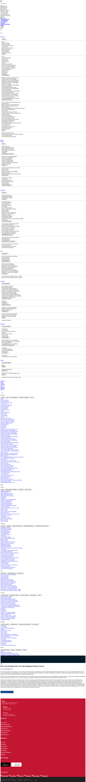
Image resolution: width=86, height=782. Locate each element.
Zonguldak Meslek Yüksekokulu (9, 233)
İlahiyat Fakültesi (5, 210)
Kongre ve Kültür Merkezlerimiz (9, 331)
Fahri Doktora (5, 72)
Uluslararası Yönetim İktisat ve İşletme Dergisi (11, 295)
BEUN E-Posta (4, 746)
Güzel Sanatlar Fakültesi (7, 207)
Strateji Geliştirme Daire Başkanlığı (9, 269)
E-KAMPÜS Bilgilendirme (7, 350)
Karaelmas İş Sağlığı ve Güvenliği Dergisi (10, 291)
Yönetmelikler (5, 151)
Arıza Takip (4, 347)
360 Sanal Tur (5, 71)
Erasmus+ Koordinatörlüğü (7, 157)
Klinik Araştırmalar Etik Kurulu (8, 116)
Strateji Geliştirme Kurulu (7, 121)
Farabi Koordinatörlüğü (7, 158)
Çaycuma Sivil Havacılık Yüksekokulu (10, 243)
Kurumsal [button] (3, 36)
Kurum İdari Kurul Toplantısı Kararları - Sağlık (12, 277)
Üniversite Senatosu (6, 44)
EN (1, 28)
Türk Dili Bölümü (5, 240)
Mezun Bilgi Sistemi (6, 172)
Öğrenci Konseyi (5, 182)
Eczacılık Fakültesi (6, 204)
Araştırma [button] (3, 281)
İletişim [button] (2, 360)
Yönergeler (4, 152)
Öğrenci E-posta (5, 170)
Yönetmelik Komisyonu (7, 127)
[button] (4, 39)
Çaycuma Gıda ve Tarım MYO (8, 227)
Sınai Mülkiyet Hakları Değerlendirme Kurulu (11, 122)
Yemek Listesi (5, 351)
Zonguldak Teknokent (6, 320)
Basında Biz (4, 73)
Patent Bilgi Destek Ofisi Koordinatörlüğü (10, 91)
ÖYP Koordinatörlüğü (6, 89)
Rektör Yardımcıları (6, 43)
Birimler (3, 365)
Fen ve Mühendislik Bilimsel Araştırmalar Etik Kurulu (13, 108)
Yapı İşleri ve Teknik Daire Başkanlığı (10, 272)
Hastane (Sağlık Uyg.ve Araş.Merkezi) (10, 340)
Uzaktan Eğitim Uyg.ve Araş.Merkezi (10, 343)
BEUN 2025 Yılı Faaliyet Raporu (9, 65)
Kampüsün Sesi (5, 302)
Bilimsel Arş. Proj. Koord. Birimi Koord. (10, 77)
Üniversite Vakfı (4, 728)
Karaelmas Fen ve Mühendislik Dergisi (10, 289)
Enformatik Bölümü (6, 238)
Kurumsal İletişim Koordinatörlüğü (9, 87)
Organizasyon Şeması (6, 52)
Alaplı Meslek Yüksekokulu (8, 225)
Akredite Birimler (5, 61)
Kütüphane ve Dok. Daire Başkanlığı (9, 266)
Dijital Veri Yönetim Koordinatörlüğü (9, 81)
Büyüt (11, 669)
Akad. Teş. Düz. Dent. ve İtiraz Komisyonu (11, 102)
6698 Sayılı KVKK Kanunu (8, 132)
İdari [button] (1, 251)
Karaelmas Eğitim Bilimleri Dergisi (9, 288)
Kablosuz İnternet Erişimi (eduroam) (9, 356)
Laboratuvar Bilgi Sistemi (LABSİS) (9, 313)
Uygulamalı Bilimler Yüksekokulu (9, 246)
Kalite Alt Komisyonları (7, 115)
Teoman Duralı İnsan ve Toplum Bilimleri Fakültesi (12, 218)
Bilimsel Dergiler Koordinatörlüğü (9, 78)
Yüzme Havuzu (5, 336)
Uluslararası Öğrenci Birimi (7, 160)
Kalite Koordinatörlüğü (6, 86)
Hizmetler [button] (3, 323)
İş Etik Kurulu (5, 110)
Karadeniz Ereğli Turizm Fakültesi (9, 212)
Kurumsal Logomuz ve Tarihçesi (9, 67)
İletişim (35, 780)
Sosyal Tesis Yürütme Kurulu (8, 118)
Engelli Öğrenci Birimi (6, 180)
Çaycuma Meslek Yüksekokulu (8, 228)
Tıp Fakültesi (4, 219)
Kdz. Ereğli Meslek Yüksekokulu (9, 232)
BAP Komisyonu (5, 103)
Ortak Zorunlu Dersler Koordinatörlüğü (10, 88)
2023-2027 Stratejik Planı (7, 64)
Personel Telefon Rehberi (7, 369)
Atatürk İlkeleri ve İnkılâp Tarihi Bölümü (10, 237)
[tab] (3, 397)
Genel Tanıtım (5, 60)
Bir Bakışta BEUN (6, 70)
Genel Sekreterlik (5, 257)
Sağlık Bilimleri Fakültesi (7, 216)
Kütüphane (3, 754)
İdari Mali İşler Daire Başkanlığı (8, 265)
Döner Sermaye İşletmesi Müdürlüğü (9, 256)
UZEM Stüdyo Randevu (7, 349)
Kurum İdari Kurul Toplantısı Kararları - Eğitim (12, 276)
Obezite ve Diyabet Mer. (6, 752)
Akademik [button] (3, 190)
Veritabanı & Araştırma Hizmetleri (9, 316)
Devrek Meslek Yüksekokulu (8, 229)
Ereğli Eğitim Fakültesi (6, 205)
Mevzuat (3, 62)
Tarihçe (3, 56)
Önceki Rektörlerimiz (6, 58)
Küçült (3, 669)
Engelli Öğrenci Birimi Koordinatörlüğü (10, 82)
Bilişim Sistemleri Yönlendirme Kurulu (10, 105)
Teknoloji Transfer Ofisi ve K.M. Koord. (10, 95)
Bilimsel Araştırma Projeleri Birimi (9, 308)
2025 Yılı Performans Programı (8, 66)
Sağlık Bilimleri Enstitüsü (7, 196)
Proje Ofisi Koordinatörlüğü (8, 92)
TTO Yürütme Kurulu (6, 124)
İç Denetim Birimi (5, 50)
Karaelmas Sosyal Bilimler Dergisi (9, 292)
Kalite (2, 140)
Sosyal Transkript (5, 183)
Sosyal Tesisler (5, 335)
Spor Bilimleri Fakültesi (7, 217)
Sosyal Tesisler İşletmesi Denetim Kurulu (10, 119)
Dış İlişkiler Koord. (5, 734)
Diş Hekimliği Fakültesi (7, 202)
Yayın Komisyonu (5, 125)
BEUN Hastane (4, 748)
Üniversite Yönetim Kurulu (7, 45)
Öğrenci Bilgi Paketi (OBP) (7, 148)
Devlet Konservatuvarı (6, 245)
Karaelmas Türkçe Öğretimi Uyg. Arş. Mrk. (11, 167)
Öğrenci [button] (2, 141)
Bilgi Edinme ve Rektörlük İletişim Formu (10, 373)
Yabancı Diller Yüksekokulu (8, 247)
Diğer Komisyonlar (6, 129)
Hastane (31, 780)
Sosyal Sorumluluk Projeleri (8, 181)
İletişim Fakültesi (5, 211)
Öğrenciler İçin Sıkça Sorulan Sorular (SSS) (11, 173)
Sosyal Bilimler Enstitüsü (7, 197)
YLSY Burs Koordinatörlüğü (8, 97)
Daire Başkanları (5, 51)
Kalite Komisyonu (5, 114)
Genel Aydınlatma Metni (7, 135)
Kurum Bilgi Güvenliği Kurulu (8, 120)
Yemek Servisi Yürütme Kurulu (8, 126)
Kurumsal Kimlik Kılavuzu (7, 68)
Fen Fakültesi (4, 206)
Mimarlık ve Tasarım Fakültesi (8, 213)
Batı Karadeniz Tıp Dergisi (7, 286)
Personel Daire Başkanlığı (7, 268)
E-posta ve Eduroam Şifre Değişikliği (9, 171)
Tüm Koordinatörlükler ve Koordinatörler (10, 98)
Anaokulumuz (5, 329)
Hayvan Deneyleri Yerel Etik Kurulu (9, 112)
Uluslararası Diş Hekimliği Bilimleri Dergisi (11, 294)
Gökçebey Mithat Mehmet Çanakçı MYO (10, 231)
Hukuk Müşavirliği (6, 258)
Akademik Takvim (6, 146)
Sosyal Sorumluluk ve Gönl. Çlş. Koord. (10, 93)
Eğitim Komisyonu (6, 107)
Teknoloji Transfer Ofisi (7, 309)
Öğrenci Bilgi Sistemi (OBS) (8, 147)
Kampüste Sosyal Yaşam (7, 177)
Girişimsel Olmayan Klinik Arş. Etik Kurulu (11, 113)
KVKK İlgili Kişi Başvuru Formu (9, 136)
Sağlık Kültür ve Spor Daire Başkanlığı (10, 271)
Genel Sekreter (5, 46)
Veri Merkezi (4, 355)
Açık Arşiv (3, 742)
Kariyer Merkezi (5, 169)
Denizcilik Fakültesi (6, 201)
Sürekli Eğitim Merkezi (6, 342)
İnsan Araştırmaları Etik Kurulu (8, 109)
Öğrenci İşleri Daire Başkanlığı (8, 150)
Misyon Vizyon (5, 59)
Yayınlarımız (4, 303)
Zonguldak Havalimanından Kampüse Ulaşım (11, 377)
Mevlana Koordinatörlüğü (7, 161)
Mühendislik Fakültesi (6, 215)
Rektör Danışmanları (6, 49)
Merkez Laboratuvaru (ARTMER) (9, 315)
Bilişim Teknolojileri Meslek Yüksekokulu (11, 226)
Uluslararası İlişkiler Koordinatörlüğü (9, 162)
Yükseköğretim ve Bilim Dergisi (8, 297)
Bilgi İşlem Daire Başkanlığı (8, 263)
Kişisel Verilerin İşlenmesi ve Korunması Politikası (12, 134)
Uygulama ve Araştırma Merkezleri (9, 307)
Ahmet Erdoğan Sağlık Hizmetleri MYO (10, 223)
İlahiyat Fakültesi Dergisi (7, 287)
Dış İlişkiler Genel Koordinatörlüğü (9, 156)
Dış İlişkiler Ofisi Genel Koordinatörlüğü (10, 80)
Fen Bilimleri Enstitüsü (6, 195)
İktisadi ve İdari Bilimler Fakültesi (9, 209)
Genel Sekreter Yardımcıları (7, 47)
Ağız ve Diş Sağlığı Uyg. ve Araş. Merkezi (11, 341)
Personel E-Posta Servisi (7, 333)
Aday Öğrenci (5, 179)
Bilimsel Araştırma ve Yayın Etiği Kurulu (10, 104)
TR (1, 26)
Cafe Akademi (5, 330)
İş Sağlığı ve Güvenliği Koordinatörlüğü (10, 85)
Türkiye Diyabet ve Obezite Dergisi (9, 293)
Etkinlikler (4, 301)
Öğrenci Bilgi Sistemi (5, 724)
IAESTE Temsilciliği (6, 83)
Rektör (3, 41)
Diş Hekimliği (4, 750)
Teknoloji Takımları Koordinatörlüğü (9, 94)
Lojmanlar (4, 332)
